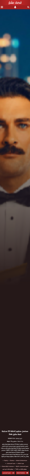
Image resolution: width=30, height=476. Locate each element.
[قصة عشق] (15, 2)
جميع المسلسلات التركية (22, 466)
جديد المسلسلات (11, 463)
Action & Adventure (21, 461)
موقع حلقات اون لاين (7, 469)
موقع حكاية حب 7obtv (21, 469)
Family (6, 461)
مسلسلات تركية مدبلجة (8, 466)
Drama (12, 461)
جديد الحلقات (20, 463)
